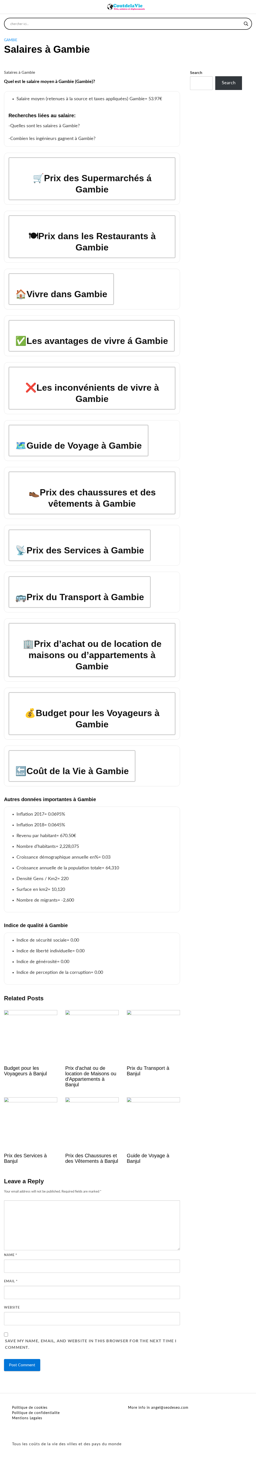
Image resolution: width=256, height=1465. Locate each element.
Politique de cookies (30, 1408)
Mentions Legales (27, 1418)
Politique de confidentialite (36, 1413)
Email (11, 1281)
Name (10, 1255)
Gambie (10, 40)
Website (12, 1307)
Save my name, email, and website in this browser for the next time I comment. (91, 1344)
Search (196, 73)
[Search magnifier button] (246, 23)
